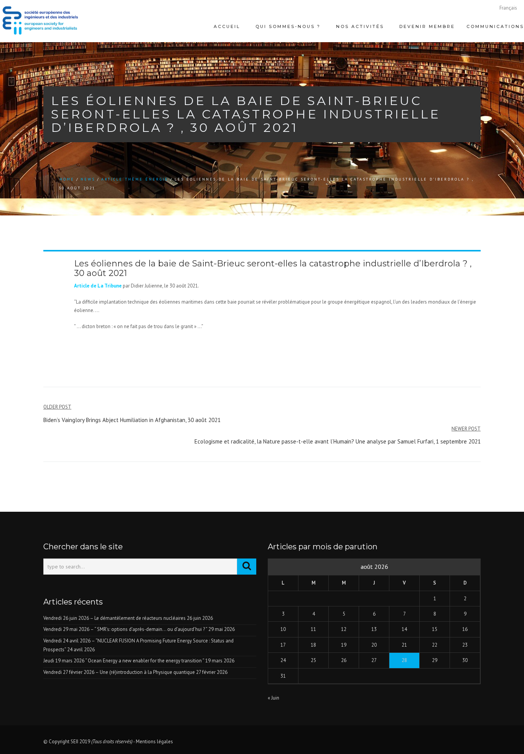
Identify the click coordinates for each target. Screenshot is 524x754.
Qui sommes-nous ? (163, 58)
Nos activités (270, 58)
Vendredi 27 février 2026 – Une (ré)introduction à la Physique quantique (119, 672)
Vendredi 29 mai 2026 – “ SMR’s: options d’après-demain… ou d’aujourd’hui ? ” (125, 629)
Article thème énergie (134, 179)
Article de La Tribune (98, 286)
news (88, 179)
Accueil (67, 58)
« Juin (273, 698)
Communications (474, 58)
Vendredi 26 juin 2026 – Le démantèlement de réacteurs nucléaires (114, 618)
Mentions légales (154, 741)
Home (66, 179)
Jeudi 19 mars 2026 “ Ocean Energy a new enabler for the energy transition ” (123, 660)
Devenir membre (371, 58)
